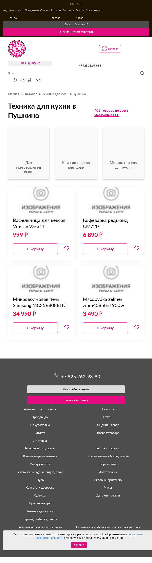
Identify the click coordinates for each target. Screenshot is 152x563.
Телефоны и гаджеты (40, 448)
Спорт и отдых (108, 464)
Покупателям (94, 10)
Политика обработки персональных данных (108, 527)
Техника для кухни (40, 511)
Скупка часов (79, 14)
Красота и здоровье (40, 487)
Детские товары (108, 495)
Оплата (45, 10)
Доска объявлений (76, 24)
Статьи (108, 417)
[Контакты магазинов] (15, 80)
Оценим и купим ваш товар (76, 31)
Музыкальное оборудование (108, 456)
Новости (108, 409)
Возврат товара (56, 14)
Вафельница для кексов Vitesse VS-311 (39, 223)
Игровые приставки (108, 480)
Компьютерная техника (40, 456)
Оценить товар (108, 425)
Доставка (68, 10)
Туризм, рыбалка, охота (40, 519)
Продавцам (32, 10)
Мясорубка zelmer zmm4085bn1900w (103, 302)
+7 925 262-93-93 (90, 65)
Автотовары (108, 472)
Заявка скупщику (76, 400)
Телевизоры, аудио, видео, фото (40, 472)
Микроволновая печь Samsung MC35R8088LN (39, 302)
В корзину (35, 249)
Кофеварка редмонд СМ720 (105, 223)
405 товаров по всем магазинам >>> (111, 112)
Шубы (40, 480)
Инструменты (40, 464)
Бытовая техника (108, 448)
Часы (108, 487)
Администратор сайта (13, 14)
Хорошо (79, 545)
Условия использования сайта (40, 527)
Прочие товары (40, 503)
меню (75, 3)
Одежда (40, 495)
